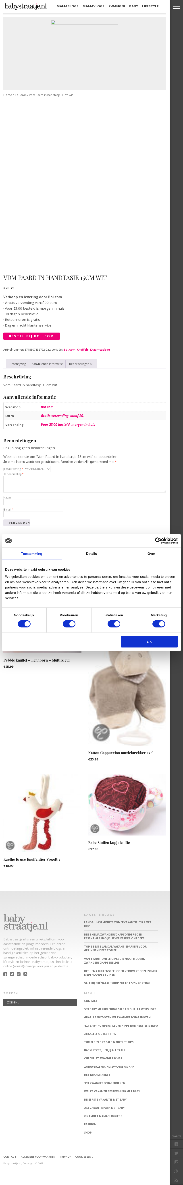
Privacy (65, 1156)
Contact (9, 1156)
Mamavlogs (93, 6)
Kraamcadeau (100, 349)
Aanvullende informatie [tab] (47, 364)
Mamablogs (68, 6)
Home (7, 95)
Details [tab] (91, 554)
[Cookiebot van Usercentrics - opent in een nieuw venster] (158, 540)
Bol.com (21, 95)
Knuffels (83, 349)
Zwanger (116, 6)
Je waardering (13, 469)
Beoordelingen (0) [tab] (81, 364)
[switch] (69, 623)
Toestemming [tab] (31, 554)
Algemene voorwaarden (38, 1156)
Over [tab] (151, 554)
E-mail (8, 509)
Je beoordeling (13, 474)
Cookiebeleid (84, 1156)
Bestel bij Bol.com (31, 336)
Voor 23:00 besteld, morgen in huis (68, 424)
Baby (133, 6)
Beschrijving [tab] (18, 364)
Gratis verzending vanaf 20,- (63, 415)
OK (149, 642)
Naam (7, 497)
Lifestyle (150, 6)
